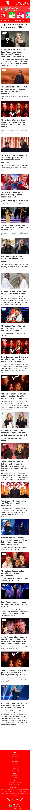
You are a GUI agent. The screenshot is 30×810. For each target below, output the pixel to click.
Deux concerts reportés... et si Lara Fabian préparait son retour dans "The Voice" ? (14, 705)
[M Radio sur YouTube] (17, 799)
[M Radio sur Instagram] (21, 799)
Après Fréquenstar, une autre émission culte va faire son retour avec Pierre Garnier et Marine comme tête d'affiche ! (14, 640)
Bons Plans (15, 763)
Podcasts (15, 775)
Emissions (17, 20)
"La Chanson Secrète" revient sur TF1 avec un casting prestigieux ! (14, 503)
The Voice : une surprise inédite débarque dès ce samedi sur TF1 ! (12, 194)
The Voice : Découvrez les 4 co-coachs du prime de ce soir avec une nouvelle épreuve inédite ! (15, 123)
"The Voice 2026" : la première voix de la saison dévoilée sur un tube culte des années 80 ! (14, 396)
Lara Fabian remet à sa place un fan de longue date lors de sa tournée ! (14, 604)
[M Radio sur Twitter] (12, 799)
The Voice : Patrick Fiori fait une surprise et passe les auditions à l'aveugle (13, 328)
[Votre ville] (17, 3)
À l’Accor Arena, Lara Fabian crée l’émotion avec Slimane (13, 292)
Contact (15, 754)
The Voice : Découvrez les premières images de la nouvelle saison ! (12, 573)
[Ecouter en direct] (20, 3)
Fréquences (15, 758)
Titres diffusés (15, 756)
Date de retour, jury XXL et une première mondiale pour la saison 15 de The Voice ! (14, 359)
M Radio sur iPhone (15, 782)
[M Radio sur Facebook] (8, 799)
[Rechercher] (24, 3)
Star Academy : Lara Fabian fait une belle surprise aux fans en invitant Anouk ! (15, 227)
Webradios (8, 20)
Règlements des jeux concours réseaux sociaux (15, 789)
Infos (15, 765)
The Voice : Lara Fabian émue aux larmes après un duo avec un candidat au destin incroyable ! (14, 158)
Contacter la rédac (15, 770)
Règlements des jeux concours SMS (15, 791)
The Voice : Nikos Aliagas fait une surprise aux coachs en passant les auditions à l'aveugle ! (14, 90)
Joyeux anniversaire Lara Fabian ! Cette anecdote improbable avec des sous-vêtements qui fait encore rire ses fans (14, 466)
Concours (15, 768)
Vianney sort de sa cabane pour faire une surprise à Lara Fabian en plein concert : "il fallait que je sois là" (14, 541)
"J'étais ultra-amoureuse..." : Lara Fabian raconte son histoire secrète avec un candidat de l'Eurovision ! (13, 53)
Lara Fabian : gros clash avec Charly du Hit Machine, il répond (14, 258)
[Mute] (29, 9)
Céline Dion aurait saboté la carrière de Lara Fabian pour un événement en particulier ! (14, 432)
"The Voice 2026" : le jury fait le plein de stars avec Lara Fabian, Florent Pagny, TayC (15, 672)
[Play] (2, 9)
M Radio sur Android (15, 784)
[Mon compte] (27, 3)
